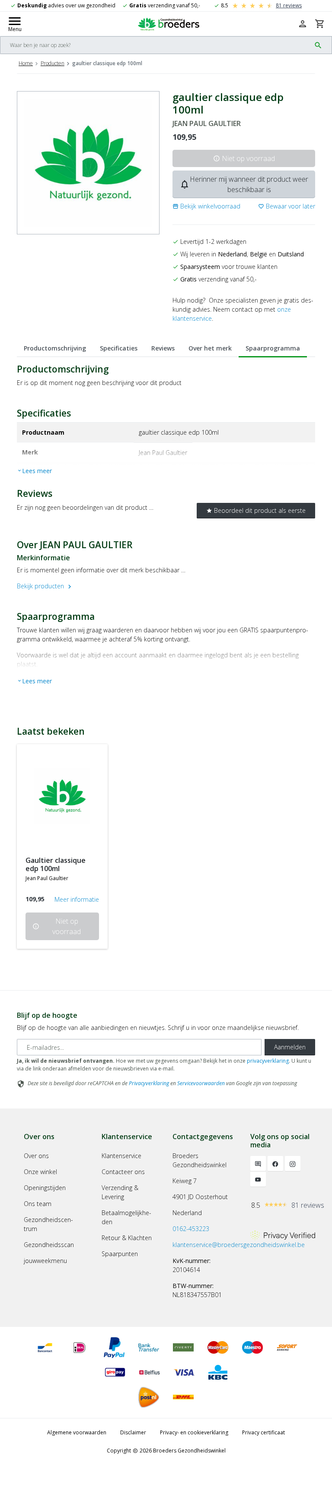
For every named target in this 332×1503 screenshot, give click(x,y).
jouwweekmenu (45, 1261)
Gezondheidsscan (49, 1245)
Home (26, 63)
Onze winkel (40, 1172)
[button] (206, 206)
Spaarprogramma (273, 348)
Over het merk (210, 348)
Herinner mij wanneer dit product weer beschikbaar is (243, 184)
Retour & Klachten (127, 1238)
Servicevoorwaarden (201, 1083)
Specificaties (118, 348)
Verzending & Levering (120, 1192)
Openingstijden (45, 1188)
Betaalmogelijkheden (126, 1217)
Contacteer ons (123, 1172)
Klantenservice (121, 1156)
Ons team (37, 1204)
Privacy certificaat (263, 1432)
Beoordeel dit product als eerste (256, 510)
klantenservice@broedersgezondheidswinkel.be (238, 1245)
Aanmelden (290, 1047)
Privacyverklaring (149, 1083)
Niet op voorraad (244, 158)
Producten (52, 63)
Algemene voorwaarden (76, 1432)
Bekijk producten (45, 586)
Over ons (36, 1156)
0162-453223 (190, 1229)
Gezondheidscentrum (48, 1224)
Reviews (163, 348)
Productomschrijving (55, 348)
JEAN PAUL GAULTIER (206, 124)
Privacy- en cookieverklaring (194, 1432)
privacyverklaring (268, 1060)
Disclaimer (133, 1432)
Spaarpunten (120, 1254)
